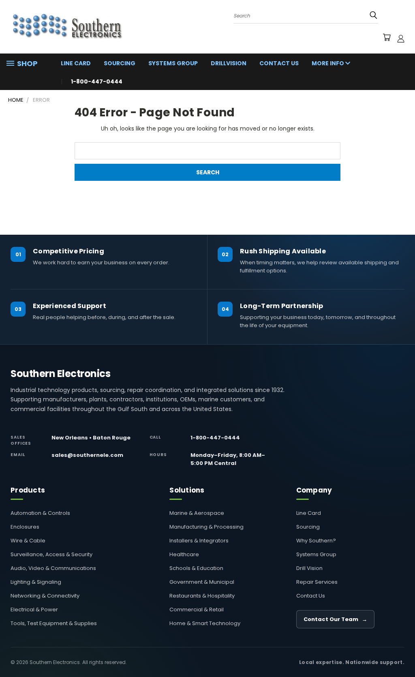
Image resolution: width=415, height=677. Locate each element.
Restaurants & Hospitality (202, 596)
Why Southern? (316, 540)
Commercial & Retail (196, 609)
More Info (328, 63)
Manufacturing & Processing (206, 527)
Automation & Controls (40, 513)
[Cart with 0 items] (386, 38)
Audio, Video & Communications (53, 568)
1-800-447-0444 (215, 437)
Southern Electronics (60, 373)
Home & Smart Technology (204, 623)
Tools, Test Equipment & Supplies (54, 623)
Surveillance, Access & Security (51, 554)
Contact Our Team (335, 619)
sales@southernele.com (87, 455)
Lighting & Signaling (36, 582)
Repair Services (317, 582)
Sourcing (119, 63)
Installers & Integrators (199, 540)
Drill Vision (309, 568)
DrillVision (228, 63)
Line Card (76, 63)
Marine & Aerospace (196, 513)
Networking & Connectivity (45, 596)
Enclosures (25, 527)
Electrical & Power (34, 609)
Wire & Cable (28, 540)
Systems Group (173, 63)
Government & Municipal (201, 582)
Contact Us (279, 63)
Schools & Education (196, 568)
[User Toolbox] (401, 38)
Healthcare (184, 554)
